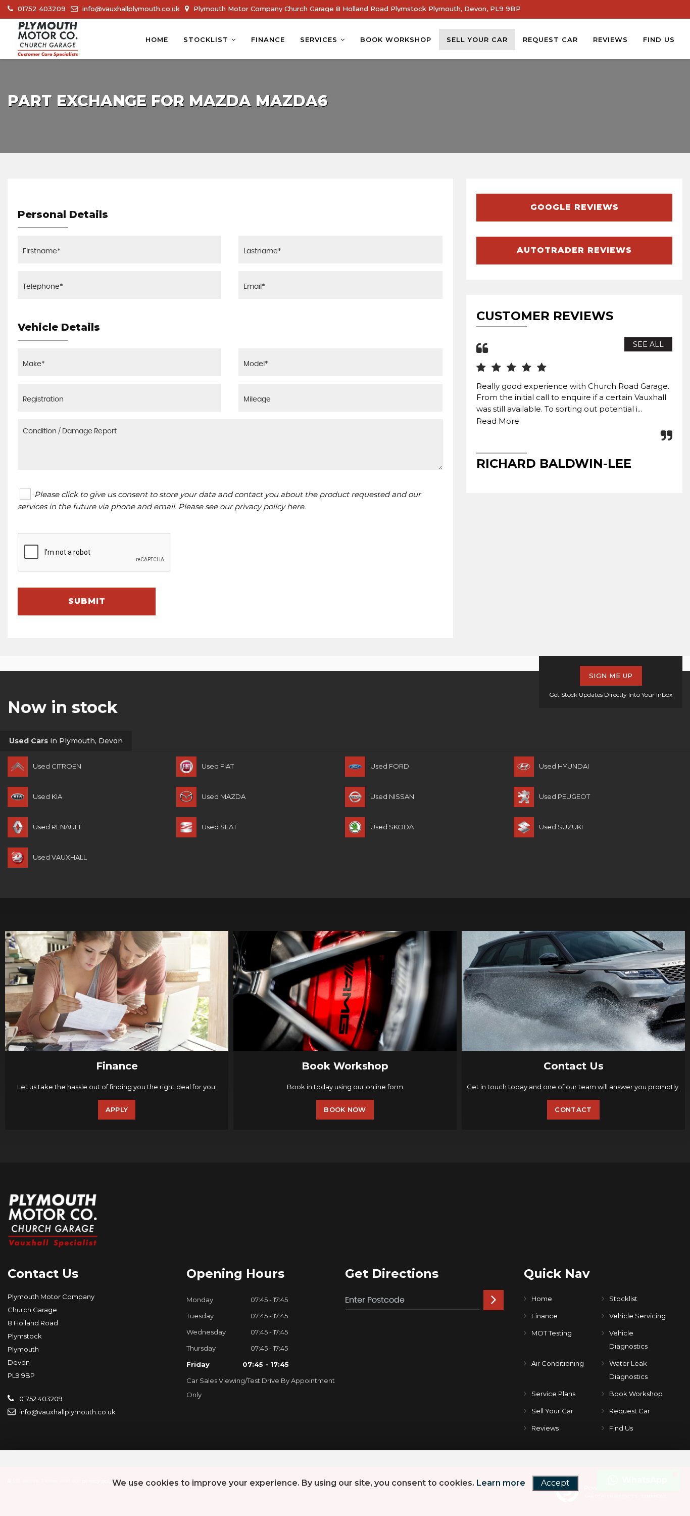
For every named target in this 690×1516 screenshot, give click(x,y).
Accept (555, 1483)
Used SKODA (392, 827)
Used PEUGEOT (564, 796)
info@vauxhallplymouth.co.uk (130, 8)
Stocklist (205, 39)
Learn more (500, 1483)
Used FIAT (218, 766)
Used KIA (47, 796)
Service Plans (553, 1394)
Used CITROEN (57, 766)
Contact (573, 1109)
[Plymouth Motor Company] (48, 39)
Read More (497, 421)
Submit (87, 601)
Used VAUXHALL (60, 857)
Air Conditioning (557, 1363)
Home (156, 39)
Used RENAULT (57, 827)
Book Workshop (395, 39)
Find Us (659, 39)
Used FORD (389, 766)
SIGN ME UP (611, 676)
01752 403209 (41, 8)
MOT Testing (551, 1333)
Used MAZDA (223, 796)
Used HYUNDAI (564, 766)
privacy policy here (269, 506)
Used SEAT (219, 827)
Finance (268, 39)
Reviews (610, 39)
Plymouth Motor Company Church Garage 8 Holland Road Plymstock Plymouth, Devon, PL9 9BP (356, 8)
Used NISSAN (392, 796)
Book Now (345, 1109)
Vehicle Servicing (637, 1316)
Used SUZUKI (561, 827)
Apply (117, 1109)
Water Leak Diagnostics (628, 1369)
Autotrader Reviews (574, 250)
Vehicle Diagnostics (628, 1339)
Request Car (550, 39)
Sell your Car (477, 39)
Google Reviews (574, 207)
